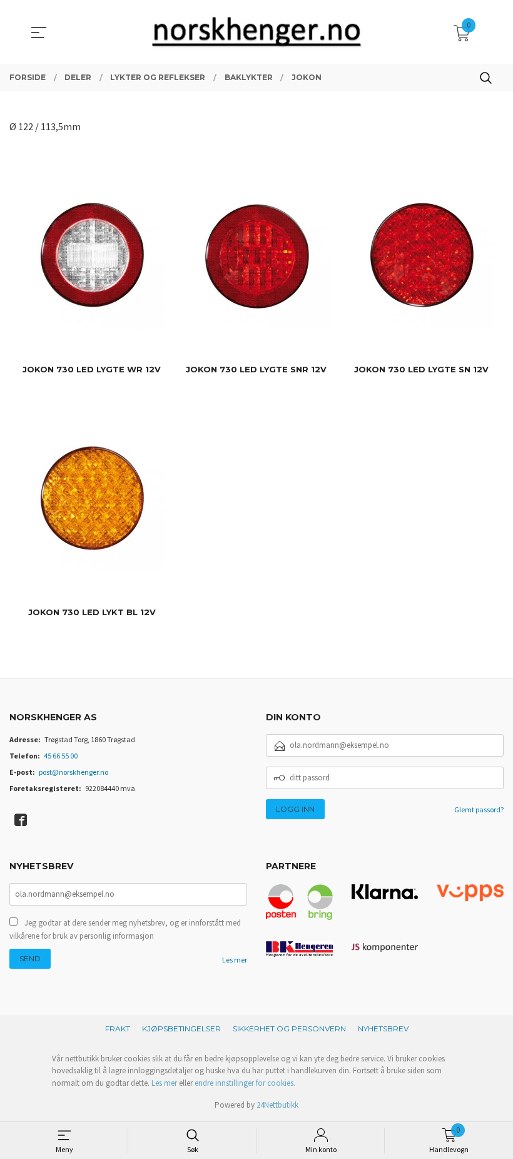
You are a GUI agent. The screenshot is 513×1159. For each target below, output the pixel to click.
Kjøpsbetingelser (181, 1028)
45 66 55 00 (61, 755)
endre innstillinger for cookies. (245, 1083)
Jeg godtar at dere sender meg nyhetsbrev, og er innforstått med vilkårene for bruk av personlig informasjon (125, 929)
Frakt (117, 1028)
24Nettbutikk (277, 1105)
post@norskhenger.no (73, 772)
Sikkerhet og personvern (289, 1028)
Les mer (234, 959)
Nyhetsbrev (383, 1028)
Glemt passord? (479, 809)
